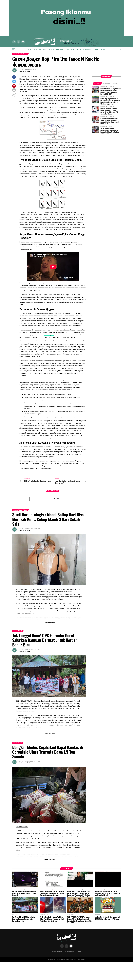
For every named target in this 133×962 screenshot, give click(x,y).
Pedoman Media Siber (57, 951)
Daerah (103, 49)
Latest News (37, 49)
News (44, 49)
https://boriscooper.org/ (28, 84)
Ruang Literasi (70, 49)
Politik (79, 49)
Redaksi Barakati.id (70, 951)
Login (79, 951)
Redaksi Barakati (24, 71)
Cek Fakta (51, 49)
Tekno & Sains (87, 49)
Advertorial (59, 49)
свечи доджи (49, 335)
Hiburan (95, 49)
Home (29, 49)
